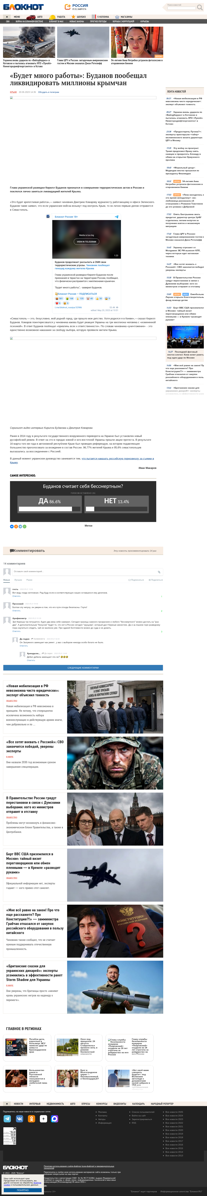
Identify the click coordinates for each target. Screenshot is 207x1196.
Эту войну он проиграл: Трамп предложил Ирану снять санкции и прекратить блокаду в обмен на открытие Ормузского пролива (183, 154)
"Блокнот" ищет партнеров (143, 1191)
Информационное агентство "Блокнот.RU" (181, 1191)
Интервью (34, 1103)
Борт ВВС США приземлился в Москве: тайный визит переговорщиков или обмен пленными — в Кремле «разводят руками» (185, 313)
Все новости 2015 (174, 1148)
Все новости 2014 (174, 1152)
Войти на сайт (139, 1115)
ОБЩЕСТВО (11, 701)
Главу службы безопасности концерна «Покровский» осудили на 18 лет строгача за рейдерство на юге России (140, 1046)
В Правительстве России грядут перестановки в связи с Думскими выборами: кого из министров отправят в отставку (183, 282)
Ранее (29, 579)
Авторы (101, 1119)
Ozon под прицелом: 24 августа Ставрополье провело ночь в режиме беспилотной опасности (88, 1046)
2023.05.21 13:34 (26, 589)
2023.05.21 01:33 (34, 618)
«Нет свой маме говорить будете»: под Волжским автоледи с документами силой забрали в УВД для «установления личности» (141, 1079)
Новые (6, 579)
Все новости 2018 (174, 1137)
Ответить (16, 596)
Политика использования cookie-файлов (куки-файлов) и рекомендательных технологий (79, 1167)
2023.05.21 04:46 (31, 603)
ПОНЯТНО (23, 1190)
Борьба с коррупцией (123, 21)
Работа (61, 16)
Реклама (102, 1112)
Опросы (86, 1103)
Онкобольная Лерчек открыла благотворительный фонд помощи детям (186, 297)
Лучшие (18, 579)
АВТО (39, 16)
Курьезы (144, 21)
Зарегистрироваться (142, 1119)
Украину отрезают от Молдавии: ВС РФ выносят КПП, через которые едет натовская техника (183, 252)
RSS (134, 1123)
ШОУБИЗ (81, 16)
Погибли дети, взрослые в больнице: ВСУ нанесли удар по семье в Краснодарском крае (38, 1045)
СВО (8, 21)
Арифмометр (39, 638)
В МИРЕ (9, 757)
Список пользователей (143, 1112)
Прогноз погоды (98, 21)
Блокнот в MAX (56, 21)
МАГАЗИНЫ (126, 16)
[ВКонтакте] (12, 526)
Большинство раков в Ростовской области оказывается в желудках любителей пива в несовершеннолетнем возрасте (26, 1089)
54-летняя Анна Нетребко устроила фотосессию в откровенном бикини (184, 184)
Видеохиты (120, 1103)
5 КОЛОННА (103, 16)
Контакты (102, 1115)
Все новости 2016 (174, 1144)
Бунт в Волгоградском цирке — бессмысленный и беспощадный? (89, 1074)
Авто (72, 1103)
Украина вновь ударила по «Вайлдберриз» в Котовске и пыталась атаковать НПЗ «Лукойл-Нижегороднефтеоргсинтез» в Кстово (184, 118)
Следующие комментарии (83, 667)
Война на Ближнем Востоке (29, 21)
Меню (17, 16)
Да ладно (48, 653)
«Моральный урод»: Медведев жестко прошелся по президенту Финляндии (182, 170)
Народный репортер (162, 1103)
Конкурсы (101, 1103)
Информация (105, 1123)
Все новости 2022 (174, 1123)
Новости (18, 1103)
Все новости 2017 (174, 1141)
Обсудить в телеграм (48, 92)
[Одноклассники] (16, 526)
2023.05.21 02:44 (53, 639)
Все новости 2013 (174, 1155)
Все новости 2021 (174, 1126)
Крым (13, 92)
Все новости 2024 (174, 1115)
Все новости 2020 (174, 1130)
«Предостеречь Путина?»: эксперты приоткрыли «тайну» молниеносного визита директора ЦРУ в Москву (184, 136)
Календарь (138, 1103)
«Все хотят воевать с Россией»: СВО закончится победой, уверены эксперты (185, 267)
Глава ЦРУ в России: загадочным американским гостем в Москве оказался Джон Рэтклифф (185, 237)
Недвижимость (55, 1103)
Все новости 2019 (174, 1134)
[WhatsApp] (24, 526)
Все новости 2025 (174, 1112)
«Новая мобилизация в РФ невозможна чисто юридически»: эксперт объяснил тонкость (184, 101)
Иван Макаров (147, 468)
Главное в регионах (23, 1028)
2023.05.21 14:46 (60, 653)
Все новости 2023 (174, 1119)
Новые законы (77, 21)
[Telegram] (20, 526)
